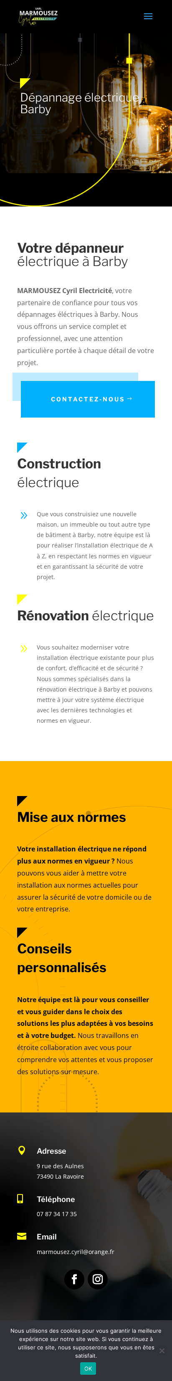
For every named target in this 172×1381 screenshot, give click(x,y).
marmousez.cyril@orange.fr (75, 1252)
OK (88, 1368)
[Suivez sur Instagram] (98, 1279)
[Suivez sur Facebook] (74, 1279)
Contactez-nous (88, 399)
